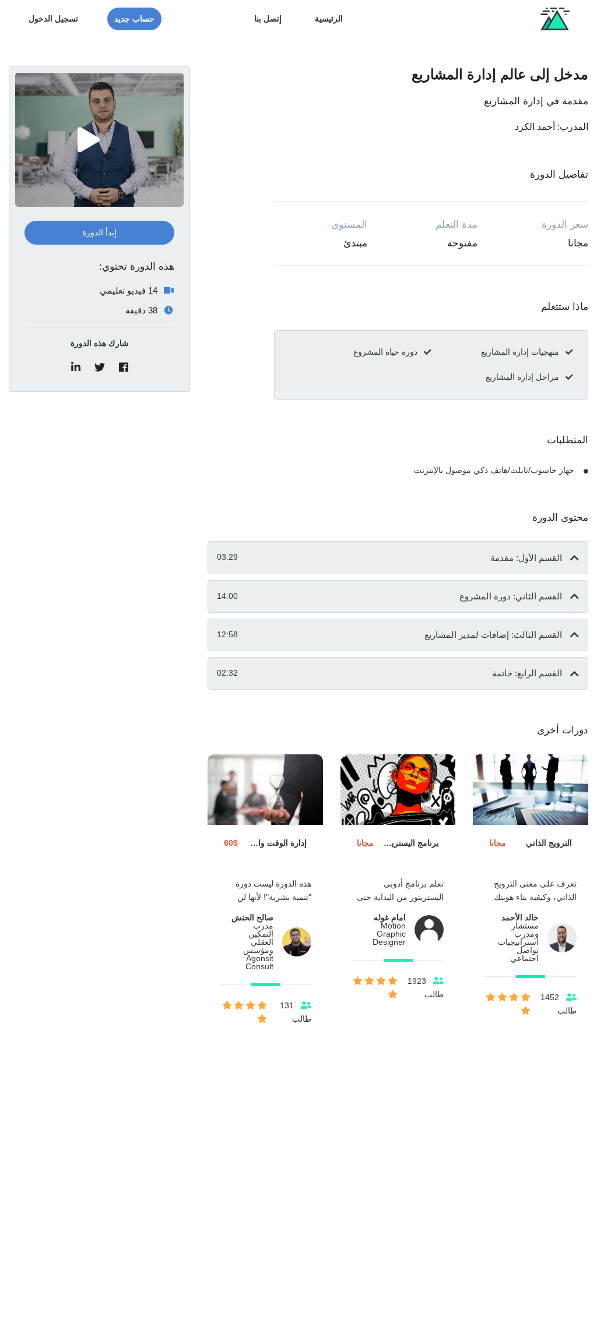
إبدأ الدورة (99, 232)
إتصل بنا (268, 18)
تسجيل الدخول (53, 18)
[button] (398, 557)
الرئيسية (329, 18)
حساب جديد (134, 18)
